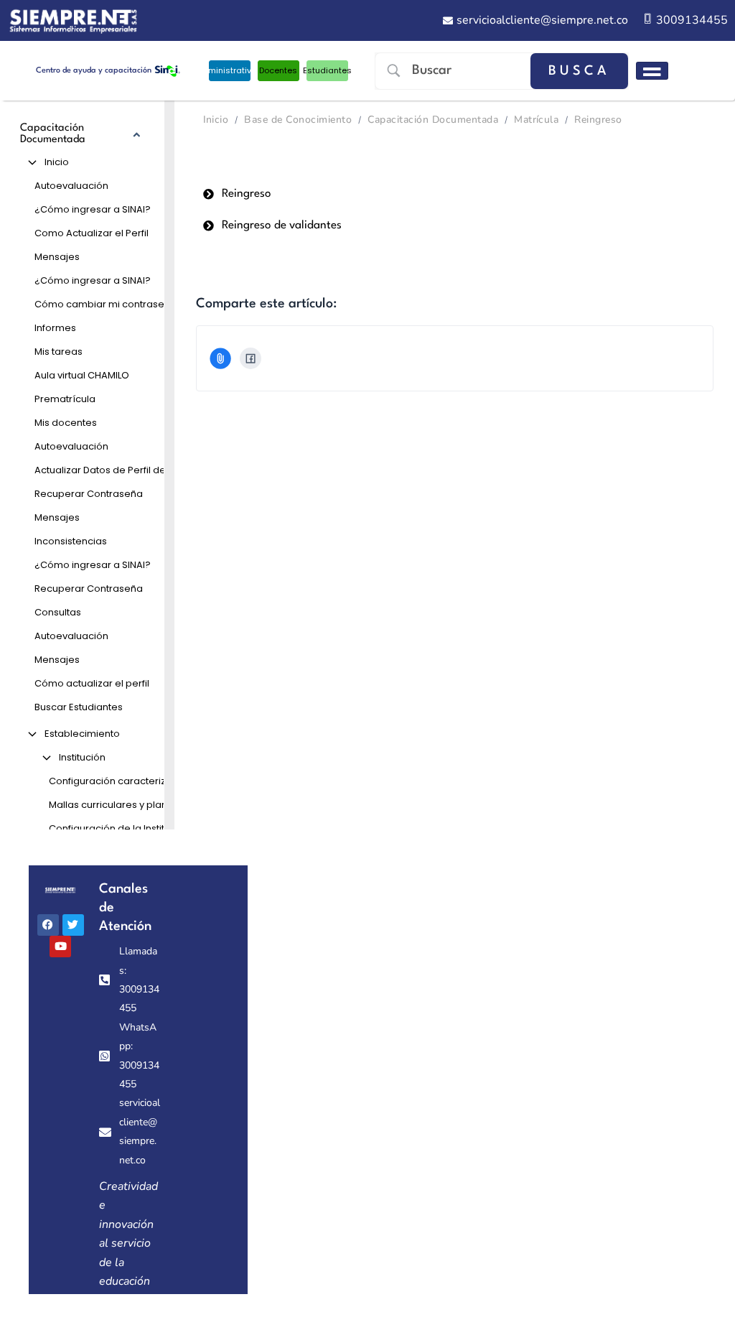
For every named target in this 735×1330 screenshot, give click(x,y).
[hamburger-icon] (652, 71)
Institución (82, 757)
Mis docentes (65, 422)
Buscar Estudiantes (78, 707)
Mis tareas (58, 351)
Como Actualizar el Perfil (91, 233)
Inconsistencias (70, 541)
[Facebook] (250, 358)
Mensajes (57, 257)
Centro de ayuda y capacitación (93, 71)
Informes (55, 328)
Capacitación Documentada (433, 119)
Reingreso (598, 119)
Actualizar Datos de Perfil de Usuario (117, 470)
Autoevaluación (71, 185)
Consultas (57, 612)
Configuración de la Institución (119, 828)
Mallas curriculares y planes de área (124, 805)
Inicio (57, 162)
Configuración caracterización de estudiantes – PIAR (124, 781)
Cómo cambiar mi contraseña (105, 304)
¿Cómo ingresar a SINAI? (92, 209)
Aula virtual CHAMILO (81, 375)
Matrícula (536, 119)
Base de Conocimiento (298, 119)
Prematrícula (64, 399)
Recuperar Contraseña (88, 494)
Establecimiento (82, 733)
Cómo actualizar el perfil (91, 683)
